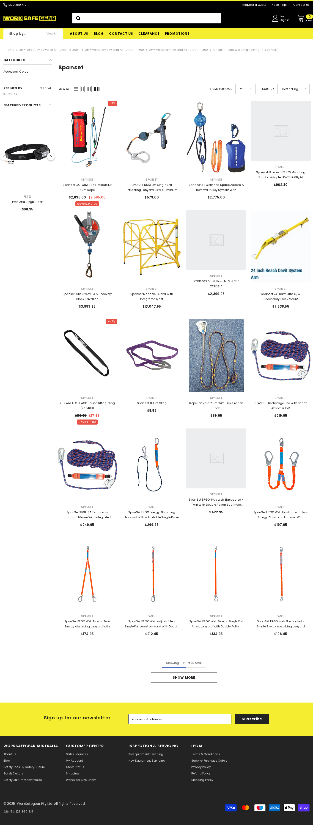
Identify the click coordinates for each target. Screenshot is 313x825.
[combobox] (146, 18)
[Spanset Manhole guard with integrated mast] (152, 246)
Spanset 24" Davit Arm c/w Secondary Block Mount (280, 296)
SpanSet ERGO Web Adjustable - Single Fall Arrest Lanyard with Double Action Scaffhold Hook (152, 624)
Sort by (268, 89)
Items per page (221, 89)
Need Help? (280, 5)
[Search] (146, 18)
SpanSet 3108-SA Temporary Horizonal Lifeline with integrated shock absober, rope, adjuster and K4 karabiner (87, 515)
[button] (51, 157)
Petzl (27, 196)
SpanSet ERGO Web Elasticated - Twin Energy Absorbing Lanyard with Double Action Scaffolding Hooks (280, 515)
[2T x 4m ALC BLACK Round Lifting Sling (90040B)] (87, 355)
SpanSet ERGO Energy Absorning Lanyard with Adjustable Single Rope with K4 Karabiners (151, 515)
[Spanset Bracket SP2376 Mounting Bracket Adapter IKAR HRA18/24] (281, 137)
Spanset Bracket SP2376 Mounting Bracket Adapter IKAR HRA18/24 (280, 174)
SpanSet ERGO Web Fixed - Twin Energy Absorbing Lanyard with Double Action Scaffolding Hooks (87, 624)
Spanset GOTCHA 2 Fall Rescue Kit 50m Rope (87, 187)
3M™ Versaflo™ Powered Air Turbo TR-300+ (49, 50)
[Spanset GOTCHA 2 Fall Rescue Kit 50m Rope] (87, 137)
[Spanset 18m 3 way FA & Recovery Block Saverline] (87, 246)
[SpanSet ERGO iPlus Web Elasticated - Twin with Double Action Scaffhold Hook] (216, 464)
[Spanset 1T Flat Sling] (152, 355)
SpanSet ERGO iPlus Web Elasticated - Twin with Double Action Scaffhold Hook (216, 502)
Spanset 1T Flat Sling (152, 403)
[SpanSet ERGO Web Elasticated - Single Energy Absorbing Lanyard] (281, 574)
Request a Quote (254, 5)
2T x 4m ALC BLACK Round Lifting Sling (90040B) (87, 405)
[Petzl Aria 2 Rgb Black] (27, 154)
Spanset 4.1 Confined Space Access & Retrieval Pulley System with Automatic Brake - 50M (216, 188)
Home (10, 50)
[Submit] (77, 18)
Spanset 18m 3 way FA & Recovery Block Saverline (87, 296)
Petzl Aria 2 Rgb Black (27, 202)
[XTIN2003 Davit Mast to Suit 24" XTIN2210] (216, 246)
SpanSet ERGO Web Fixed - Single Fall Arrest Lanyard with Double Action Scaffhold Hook (216, 624)
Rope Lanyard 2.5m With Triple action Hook (216, 405)
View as (64, 89)
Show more (184, 677)
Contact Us (301, 5)
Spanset (271, 50)
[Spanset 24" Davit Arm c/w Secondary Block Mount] (281, 246)
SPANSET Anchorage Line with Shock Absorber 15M (281, 405)
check (217, 50)
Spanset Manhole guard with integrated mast (151, 296)
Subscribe (252, 719)
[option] (27, 172)
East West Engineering (244, 50)
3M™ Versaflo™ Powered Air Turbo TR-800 (178, 50)
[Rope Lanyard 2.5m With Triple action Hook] (216, 355)
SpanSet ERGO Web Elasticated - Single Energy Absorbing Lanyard (281, 623)
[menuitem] (27, 72)
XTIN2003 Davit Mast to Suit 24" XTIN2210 (216, 283)
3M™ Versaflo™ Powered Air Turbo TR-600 (114, 50)
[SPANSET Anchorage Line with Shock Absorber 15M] (281, 355)
